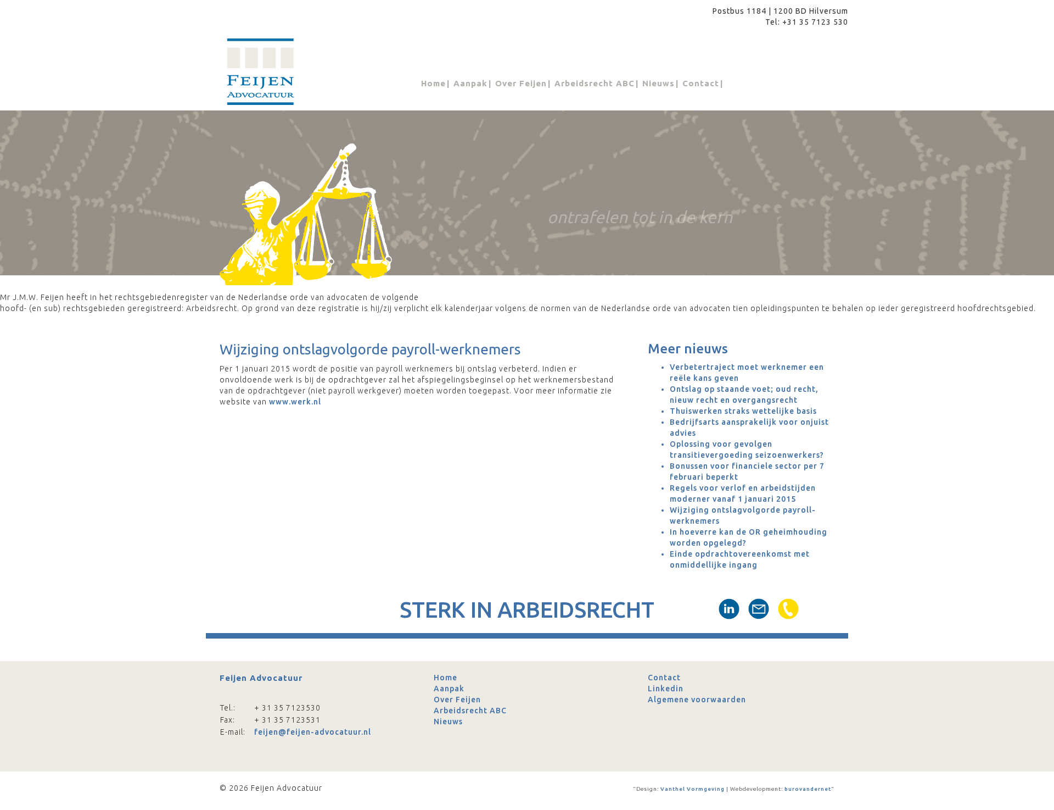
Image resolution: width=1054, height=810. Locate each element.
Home (433, 83)
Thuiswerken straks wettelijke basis (743, 411)
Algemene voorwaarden (697, 699)
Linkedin (665, 688)
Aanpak (470, 83)
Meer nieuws (688, 348)
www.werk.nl (295, 401)
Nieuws (658, 83)
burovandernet (807, 789)
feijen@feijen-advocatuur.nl (312, 732)
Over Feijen (521, 83)
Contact (700, 83)
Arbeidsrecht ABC (594, 83)
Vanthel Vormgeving (692, 789)
